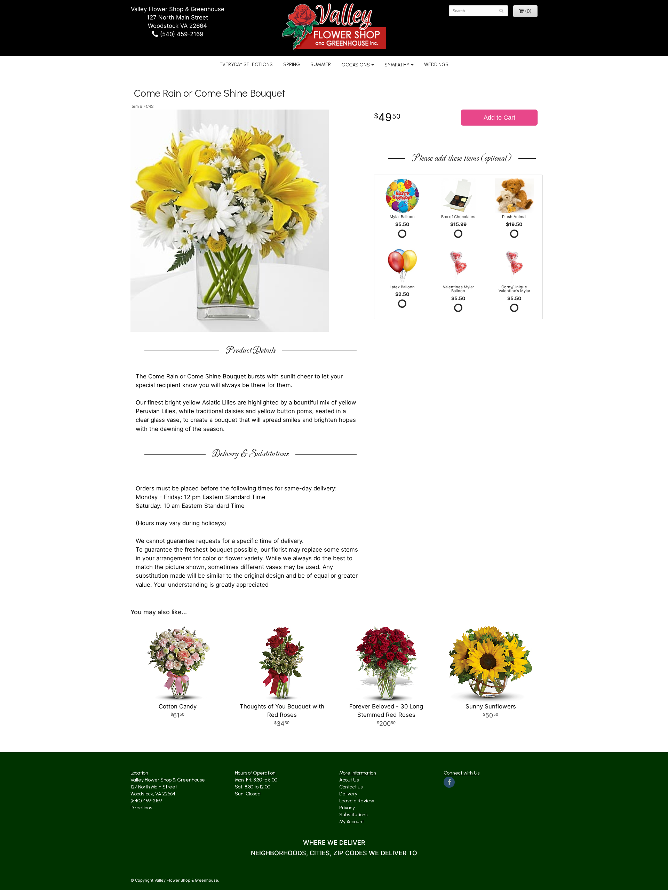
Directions (141, 808)
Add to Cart (499, 117)
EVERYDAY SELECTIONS (246, 64)
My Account (351, 822)
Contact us (351, 787)
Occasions (355, 65)
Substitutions (353, 815)
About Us (349, 780)
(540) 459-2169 (180, 34)
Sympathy (396, 65)
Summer (320, 64)
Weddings (436, 64)
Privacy (347, 808)
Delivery (348, 794)
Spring (291, 64)
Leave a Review (356, 801)
